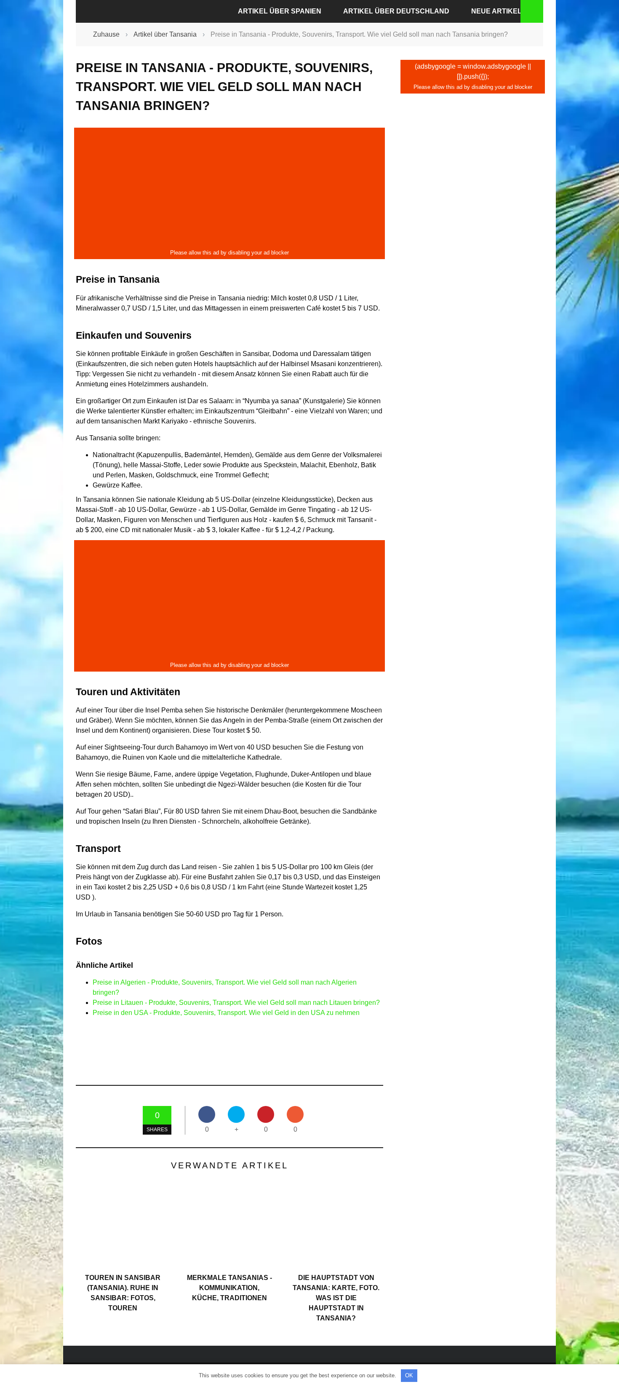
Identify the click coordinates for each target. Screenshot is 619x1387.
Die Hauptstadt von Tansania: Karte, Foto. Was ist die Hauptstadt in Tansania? (336, 1298)
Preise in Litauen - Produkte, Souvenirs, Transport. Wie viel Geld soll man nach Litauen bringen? (236, 1002)
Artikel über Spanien (279, 11)
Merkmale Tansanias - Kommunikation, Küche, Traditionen (229, 1287)
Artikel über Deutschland (396, 11)
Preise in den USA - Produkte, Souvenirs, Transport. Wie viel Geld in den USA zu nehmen (226, 1012)
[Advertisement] (229, 188)
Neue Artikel (496, 11)
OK (409, 1375)
